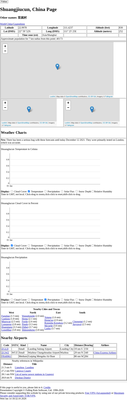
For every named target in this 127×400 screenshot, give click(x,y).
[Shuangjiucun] (57, 67)
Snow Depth (85, 191)
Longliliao (6, 330)
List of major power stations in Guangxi (34, 374)
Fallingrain (109, 96)
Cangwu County (23, 371)
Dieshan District (23, 377)
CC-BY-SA (92, 96)
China (10, 24)
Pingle (25, 324)
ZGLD (5, 349)
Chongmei (78, 321)
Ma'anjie (48, 325)
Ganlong (5, 318)
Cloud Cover (20, 191)
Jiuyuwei (77, 324)
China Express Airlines (105, 352)
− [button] (5, 51)
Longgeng (6, 324)
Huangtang (6, 327)
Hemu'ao (48, 320)
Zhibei (25, 327)
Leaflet (52, 96)
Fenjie (25, 321)
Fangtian (5, 316)
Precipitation (54, 191)
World (3, 24)
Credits (47, 387)
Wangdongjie (28, 316)
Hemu (25, 318)
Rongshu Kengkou (53, 323)
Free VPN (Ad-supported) (98, 393)
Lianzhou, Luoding (24, 367)
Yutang (47, 317)
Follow (4, 1)
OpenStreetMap (72, 96)
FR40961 (6, 356)
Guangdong (19, 24)
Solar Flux (69, 191)
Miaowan (6, 321)
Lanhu (47, 328)
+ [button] (5, 46)
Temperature (37, 191)
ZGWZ (5, 352)
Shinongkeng (28, 330)
